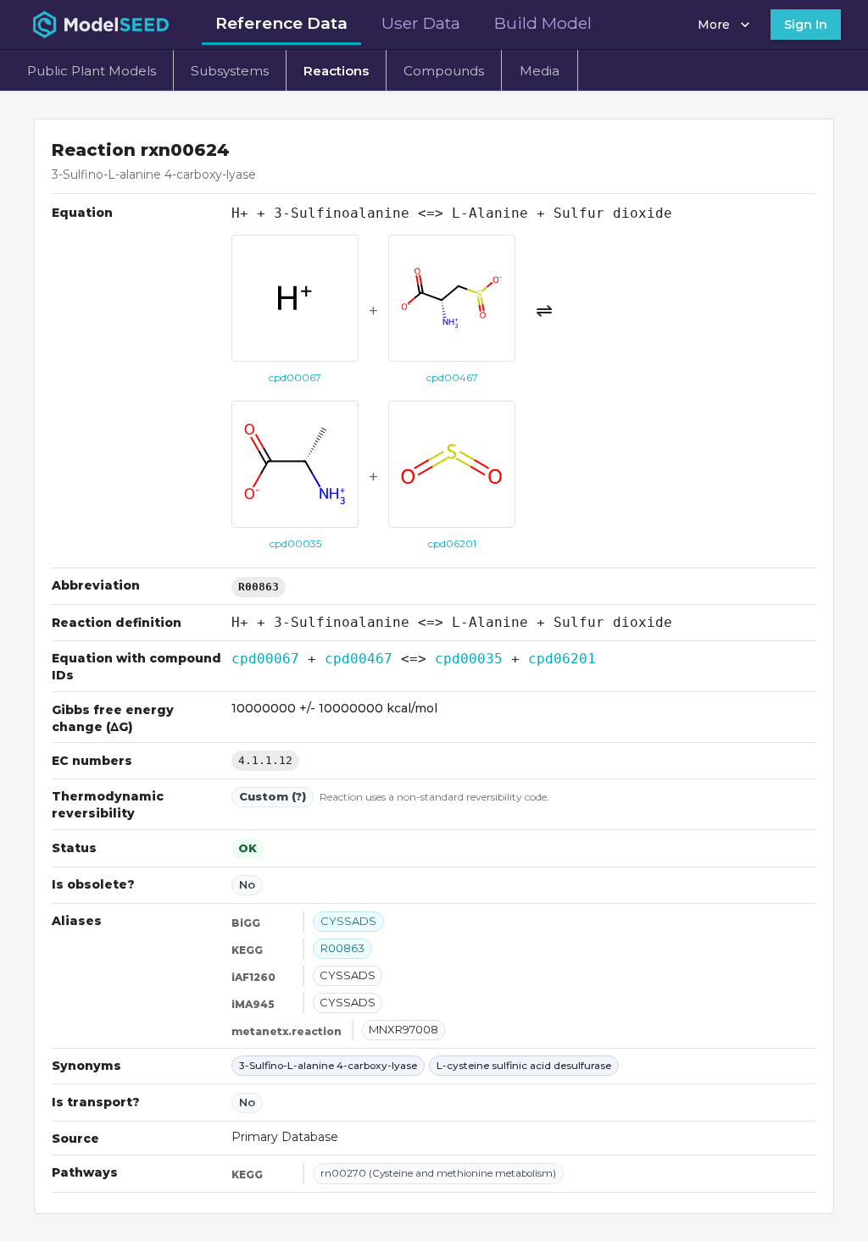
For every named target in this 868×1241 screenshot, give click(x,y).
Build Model (543, 23)
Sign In (805, 24)
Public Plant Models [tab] (91, 71)
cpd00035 (469, 659)
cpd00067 (265, 659)
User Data (420, 23)
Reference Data (281, 23)
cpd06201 (562, 659)
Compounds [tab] (443, 71)
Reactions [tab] (336, 71)
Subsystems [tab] (230, 71)
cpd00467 (358, 659)
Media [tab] (539, 71)
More (714, 24)
